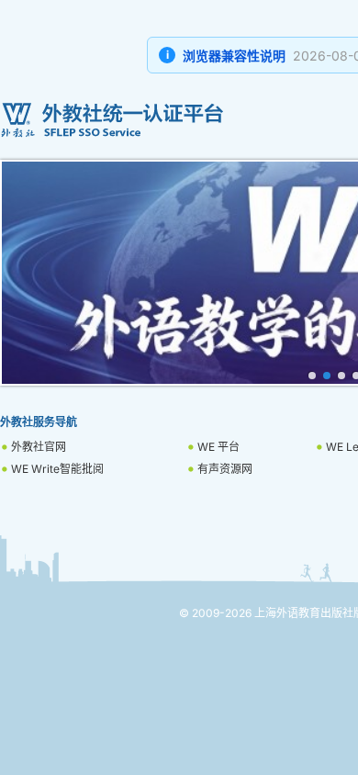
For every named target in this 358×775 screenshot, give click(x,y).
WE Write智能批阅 (57, 469)
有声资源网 (224, 469)
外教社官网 (38, 447)
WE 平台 (218, 447)
